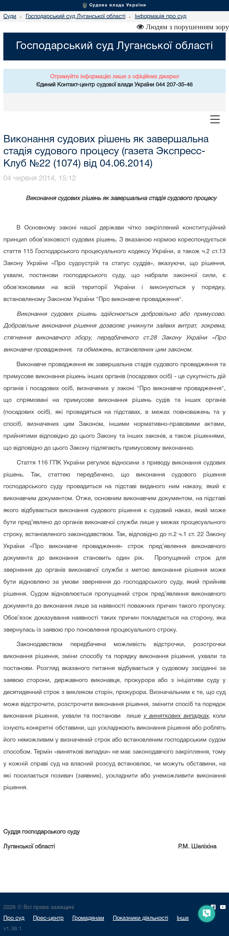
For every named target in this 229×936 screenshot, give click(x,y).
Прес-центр (48, 918)
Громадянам (88, 918)
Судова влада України (117, 5)
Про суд (13, 918)
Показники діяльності (140, 918)
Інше (183, 918)
